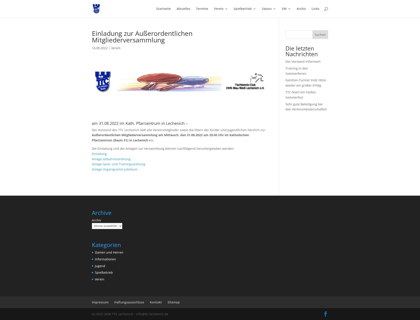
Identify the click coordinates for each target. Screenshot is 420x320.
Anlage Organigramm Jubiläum (114, 169)
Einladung (99, 154)
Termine (202, 9)
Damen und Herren (109, 252)
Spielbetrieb (243, 9)
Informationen (105, 259)
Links (315, 9)
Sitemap (174, 302)
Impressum (100, 302)
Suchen (320, 35)
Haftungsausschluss (129, 302)
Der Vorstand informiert (302, 61)
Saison (267, 9)
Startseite (163, 9)
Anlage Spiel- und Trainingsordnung (118, 164)
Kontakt (156, 302)
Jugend (100, 266)
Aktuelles (183, 9)
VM (284, 9)
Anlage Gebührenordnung (111, 159)
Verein (219, 9)
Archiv (301, 9)
